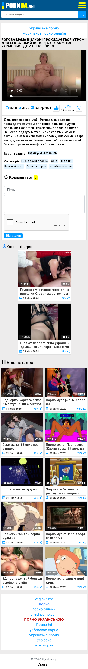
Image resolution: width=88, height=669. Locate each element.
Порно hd (44, 624)
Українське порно (44, 28)
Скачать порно (36, 166)
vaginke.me (44, 599)
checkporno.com (44, 614)
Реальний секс (13, 166)
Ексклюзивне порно (34, 160)
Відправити (13, 235)
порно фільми (44, 609)
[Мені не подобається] (79, 108)
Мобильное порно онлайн (44, 33)
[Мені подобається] (56, 108)
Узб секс (44, 640)
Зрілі (54, 160)
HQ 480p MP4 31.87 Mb (42, 153)
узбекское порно (44, 630)
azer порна (44, 645)
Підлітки (66, 160)
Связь (42, 664)
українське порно (44, 635)
